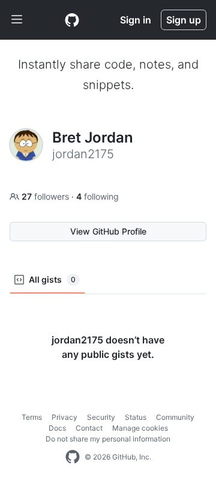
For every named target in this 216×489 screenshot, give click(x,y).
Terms (32, 417)
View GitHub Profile (108, 231)
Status (135, 417)
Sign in (135, 20)
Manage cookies (140, 427)
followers (46, 196)
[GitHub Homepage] (72, 457)
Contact (89, 427)
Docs (57, 427)
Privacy (64, 417)
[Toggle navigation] (17, 20)
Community (175, 417)
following (97, 196)
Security (101, 417)
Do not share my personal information (108, 438)
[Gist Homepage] (72, 20)
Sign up (183, 20)
